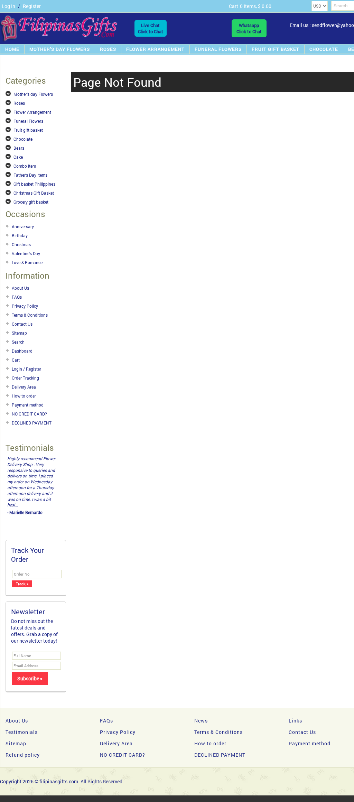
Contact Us (22, 324)
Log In (8, 6)
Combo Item (24, 166)
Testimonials (22, 703)
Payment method (28, 405)
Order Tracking (25, 378)
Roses (108, 49)
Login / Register (26, 369)
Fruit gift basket (275, 49)
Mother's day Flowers (59, 49)
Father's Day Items (30, 175)
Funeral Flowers (218, 49)
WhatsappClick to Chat (249, 28)
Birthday (20, 235)
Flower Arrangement (155, 49)
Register (32, 6)
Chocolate (323, 49)
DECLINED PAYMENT (32, 423)
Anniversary (23, 226)
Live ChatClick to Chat (150, 28)
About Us (20, 288)
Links (295, 691)
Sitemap (19, 333)
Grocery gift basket (30, 202)
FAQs (17, 297)
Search (18, 342)
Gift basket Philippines (34, 184)
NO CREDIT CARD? (29, 414)
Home (12, 49)
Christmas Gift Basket (33, 193)
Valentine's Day (26, 253)
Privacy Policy (25, 306)
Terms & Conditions (30, 315)
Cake (18, 157)
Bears (18, 148)
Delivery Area (24, 387)
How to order (24, 396)
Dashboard (22, 351)
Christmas (21, 244)
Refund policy (23, 725)
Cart (16, 360)
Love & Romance (27, 262)
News (201, 691)
